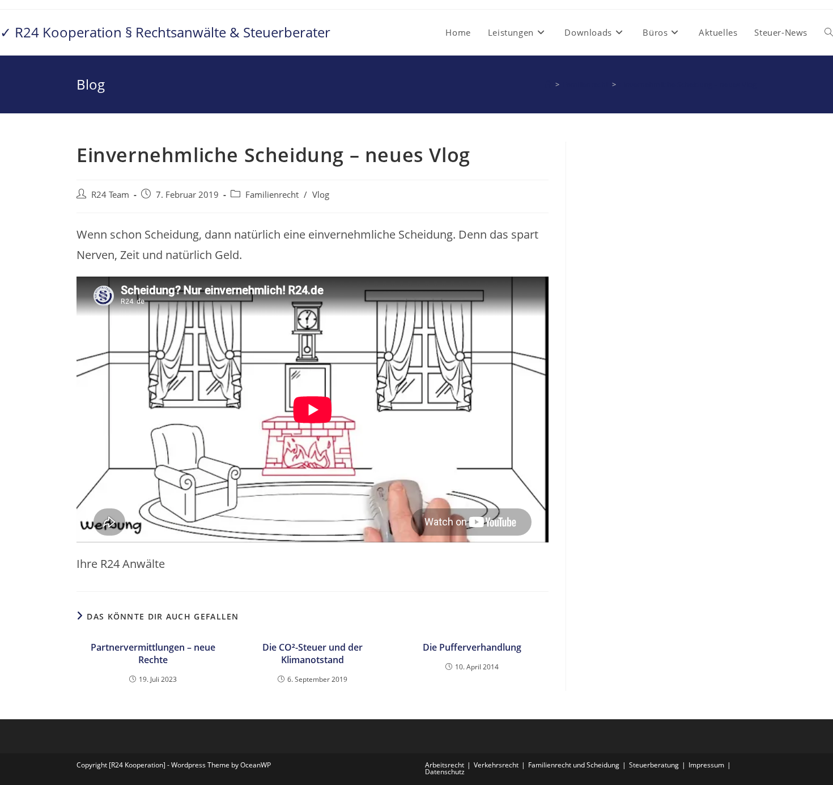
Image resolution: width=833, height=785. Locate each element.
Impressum (706, 765)
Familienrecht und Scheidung (573, 765)
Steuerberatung (654, 765)
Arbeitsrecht (444, 765)
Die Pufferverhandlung (472, 647)
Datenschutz (445, 771)
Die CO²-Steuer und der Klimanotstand (312, 653)
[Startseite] (548, 84)
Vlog (320, 194)
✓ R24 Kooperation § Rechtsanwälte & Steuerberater (165, 32)
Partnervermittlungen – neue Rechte (153, 653)
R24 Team (110, 194)
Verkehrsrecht (496, 765)
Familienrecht (272, 194)
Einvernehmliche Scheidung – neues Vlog (687, 84)
